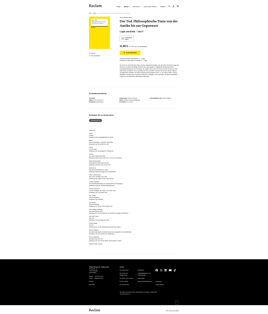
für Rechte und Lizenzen (126, 278)
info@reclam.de (98, 278)
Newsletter (92, 284)
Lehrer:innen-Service (149, 6)
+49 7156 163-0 (98, 276)
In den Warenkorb (131, 52)
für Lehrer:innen (124, 270)
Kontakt (91, 281)
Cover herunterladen (95, 55)
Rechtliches (141, 270)
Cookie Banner (159, 284)
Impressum (158, 281)
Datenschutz (141, 278)
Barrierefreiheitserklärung (145, 281)
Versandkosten (143, 46)
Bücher (126, 6)
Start (90, 13)
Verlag (118, 6)
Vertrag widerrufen (124, 294)
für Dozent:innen (124, 284)
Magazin (162, 6)
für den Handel (124, 281)
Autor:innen (136, 6)
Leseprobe (93, 53)
